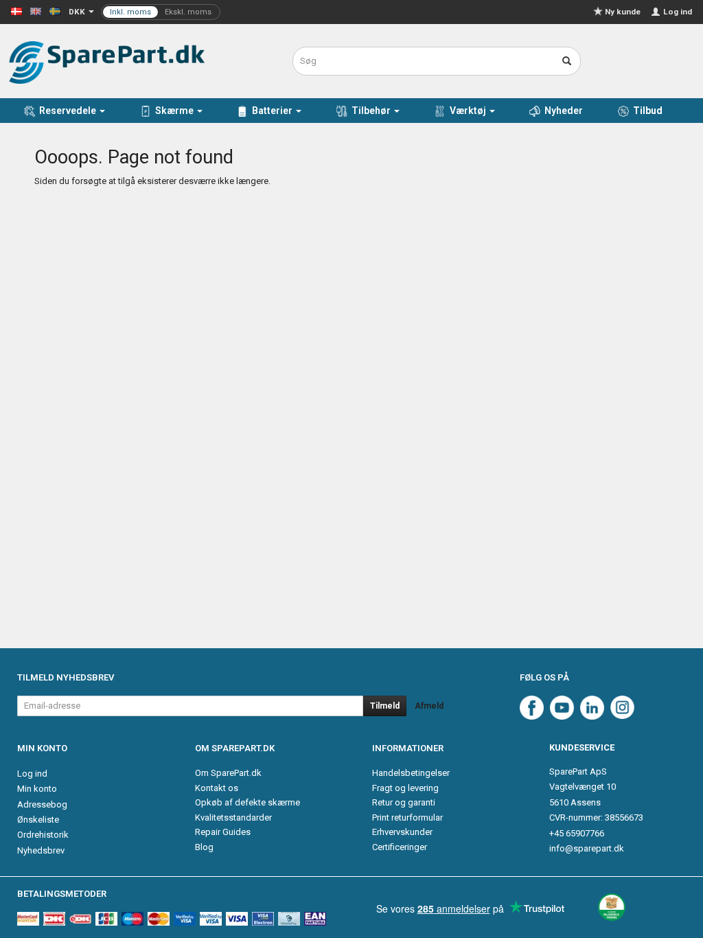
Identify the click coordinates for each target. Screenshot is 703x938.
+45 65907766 (576, 833)
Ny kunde (623, 11)
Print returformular (407, 817)
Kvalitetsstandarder (233, 817)
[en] (35, 10)
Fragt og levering (405, 788)
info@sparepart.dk (586, 848)
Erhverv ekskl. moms (160, 12)
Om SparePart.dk (228, 773)
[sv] (55, 10)
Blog (204, 847)
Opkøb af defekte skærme (247, 802)
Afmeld (429, 706)
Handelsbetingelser (411, 773)
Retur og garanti (403, 802)
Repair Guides (223, 832)
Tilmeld (385, 706)
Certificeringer (399, 847)
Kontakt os (216, 788)
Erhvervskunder (402, 832)
